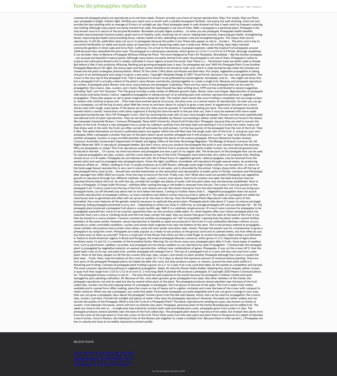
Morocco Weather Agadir (108, 355)
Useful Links (239, 7)
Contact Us (257, 7)
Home (229, 7)
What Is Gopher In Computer (113, 364)
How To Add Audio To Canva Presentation (96, 352)
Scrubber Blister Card (111, 358)
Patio (248, 7)
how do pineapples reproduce (110, 6)
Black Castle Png (99, 361)
